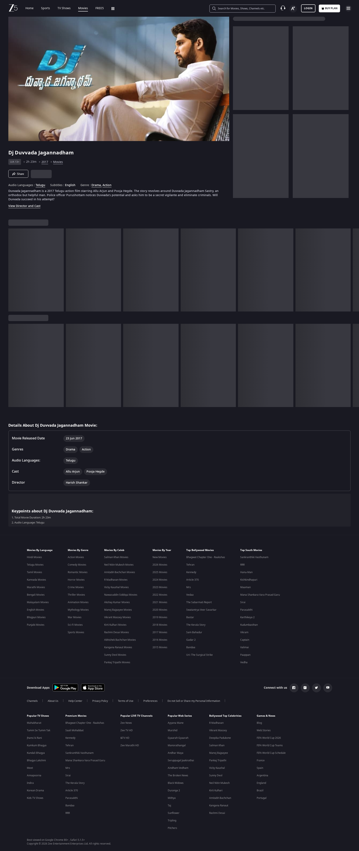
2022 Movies (160, 595)
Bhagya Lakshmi (36, 760)
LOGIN (308, 8)
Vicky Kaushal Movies (116, 587)
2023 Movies (160, 587)
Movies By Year (162, 550)
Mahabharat (34, 723)
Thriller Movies (76, 595)
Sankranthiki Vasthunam (254, 557)
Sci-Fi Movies (75, 625)
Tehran (190, 565)
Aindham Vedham (178, 768)
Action (107, 185)
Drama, (96, 185)
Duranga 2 (174, 790)
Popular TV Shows (38, 716)
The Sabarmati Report (199, 602)
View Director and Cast (24, 206)
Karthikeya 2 (247, 617)
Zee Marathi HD (129, 745)
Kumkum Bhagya (36, 745)
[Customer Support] (283, 8)
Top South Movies (251, 550)
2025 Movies (160, 572)
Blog (259, 723)
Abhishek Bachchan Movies (120, 640)
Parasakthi (246, 610)
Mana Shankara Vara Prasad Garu (260, 595)
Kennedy (191, 572)
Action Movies (76, 557)
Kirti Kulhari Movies (115, 625)
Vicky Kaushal (217, 768)
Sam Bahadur (194, 632)
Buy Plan (331, 8)
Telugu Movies (35, 565)
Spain (260, 768)
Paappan (245, 655)
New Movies (160, 557)
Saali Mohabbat (74, 730)
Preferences (150, 701)
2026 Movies (160, 565)
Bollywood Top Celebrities (225, 716)
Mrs (188, 587)
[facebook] (294, 687)
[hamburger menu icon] (348, 8)
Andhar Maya (175, 753)
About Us (53, 701)
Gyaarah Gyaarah (178, 738)
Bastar (190, 617)
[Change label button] (293, 9)
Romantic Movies (78, 572)
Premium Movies (75, 716)
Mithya (172, 798)
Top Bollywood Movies (200, 550)
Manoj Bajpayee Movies (118, 610)
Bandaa (190, 647)
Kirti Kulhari (216, 790)
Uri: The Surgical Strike (199, 655)
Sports (45, 8)
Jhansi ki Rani (34, 738)
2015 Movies (160, 647)
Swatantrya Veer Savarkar (201, 610)
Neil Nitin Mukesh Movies (119, 565)
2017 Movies (160, 632)
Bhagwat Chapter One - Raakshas (205, 557)
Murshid (172, 730)
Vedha (244, 662)
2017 (44, 162)
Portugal (261, 798)
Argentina (262, 775)
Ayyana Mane (176, 723)
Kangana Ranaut (218, 805)
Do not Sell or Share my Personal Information (194, 701)
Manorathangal (177, 745)
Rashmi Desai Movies (116, 632)
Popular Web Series (180, 716)
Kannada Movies (36, 580)
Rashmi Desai (217, 813)
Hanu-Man (246, 572)
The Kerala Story (195, 625)
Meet (30, 768)
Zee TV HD (126, 730)
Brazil (260, 790)
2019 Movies (160, 617)
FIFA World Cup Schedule (271, 753)
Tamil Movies (34, 572)
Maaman (245, 587)
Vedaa (190, 595)
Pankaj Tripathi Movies (117, 662)
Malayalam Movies (38, 602)
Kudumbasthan (249, 625)
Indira (30, 783)
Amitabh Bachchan (220, 798)
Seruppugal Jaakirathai (181, 760)
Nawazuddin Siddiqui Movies (120, 595)
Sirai (242, 602)
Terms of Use (125, 701)
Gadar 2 (191, 640)
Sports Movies (76, 632)
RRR (242, 565)
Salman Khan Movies (116, 557)
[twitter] (316, 687)
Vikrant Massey (218, 730)
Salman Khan (216, 745)
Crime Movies (76, 587)
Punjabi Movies (35, 625)
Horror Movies (76, 580)
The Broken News (178, 775)
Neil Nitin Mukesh (219, 783)
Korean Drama (35, 790)
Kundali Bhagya (36, 753)
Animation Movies (78, 602)
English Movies (35, 610)
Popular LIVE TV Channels (136, 716)
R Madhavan (216, 723)
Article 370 (192, 580)
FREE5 (99, 8)
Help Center (75, 701)
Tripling (172, 820)
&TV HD (124, 738)
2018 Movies (160, 625)
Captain (244, 640)
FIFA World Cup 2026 (269, 738)
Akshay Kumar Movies (117, 602)
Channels (32, 701)
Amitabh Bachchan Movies (119, 572)
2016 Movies (160, 640)
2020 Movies (160, 610)
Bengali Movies (36, 595)
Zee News (126, 723)
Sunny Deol (215, 775)
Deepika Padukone (220, 738)
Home (29, 8)
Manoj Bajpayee (218, 753)
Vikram (244, 632)
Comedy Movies (77, 565)
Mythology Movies (78, 610)
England (261, 783)
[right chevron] (354, 269)
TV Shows (64, 8)
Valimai (244, 647)
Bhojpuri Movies (36, 617)
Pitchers (172, 828)
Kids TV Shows (35, 798)
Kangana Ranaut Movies (118, 647)
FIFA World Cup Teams (270, 745)
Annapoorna (34, 775)
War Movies (74, 617)
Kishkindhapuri (248, 580)
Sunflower (173, 813)
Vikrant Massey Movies (117, 617)
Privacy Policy (100, 701)
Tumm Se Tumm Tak (38, 730)
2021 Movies (160, 602)
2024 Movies (160, 580)
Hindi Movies (34, 557)
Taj (169, 805)
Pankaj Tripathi (217, 760)
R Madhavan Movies (116, 580)
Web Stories (264, 730)
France (261, 760)
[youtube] (327, 687)
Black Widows (176, 783)
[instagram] (305, 687)
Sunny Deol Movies (115, 655)
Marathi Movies (36, 587)
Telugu (40, 185)
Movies (83, 8)
